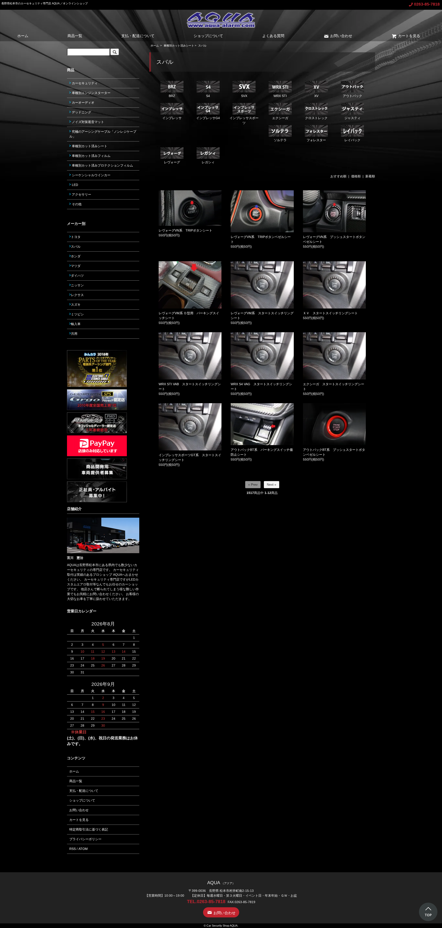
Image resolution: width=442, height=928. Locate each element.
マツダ (76, 266)
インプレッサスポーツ (244, 120)
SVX (244, 96)
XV (316, 96)
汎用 (74, 333)
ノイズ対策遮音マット (87, 122)
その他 (76, 204)
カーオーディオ (82, 102)
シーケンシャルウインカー (90, 175)
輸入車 (76, 324)
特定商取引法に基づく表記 (88, 829)
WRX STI (280, 96)
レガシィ (208, 162)
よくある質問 (273, 36)
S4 (208, 96)
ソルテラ (280, 140)
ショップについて (208, 36)
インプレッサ (172, 118)
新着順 (370, 176)
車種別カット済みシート (179, 45)
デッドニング (81, 112)
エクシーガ (280, 118)
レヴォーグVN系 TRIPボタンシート (185, 230)
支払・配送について (137, 36)
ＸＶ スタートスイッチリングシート (330, 313)
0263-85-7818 (427, 4)
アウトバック (352, 96)
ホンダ (76, 256)
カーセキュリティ (84, 83)
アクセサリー (81, 194)
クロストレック (316, 118)
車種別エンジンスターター (90, 93)
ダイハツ (77, 275)
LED (74, 185)
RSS (72, 849)
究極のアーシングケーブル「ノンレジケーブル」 (102, 134)
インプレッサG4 (208, 118)
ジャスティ (352, 118)
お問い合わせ (341, 36)
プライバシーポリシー (85, 839)
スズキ (76, 304)
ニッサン (77, 285)
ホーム (22, 36)
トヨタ (76, 237)
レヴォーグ (172, 162)
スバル (202, 45)
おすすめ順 (338, 176)
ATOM (83, 849)
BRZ (172, 96)
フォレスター (316, 140)
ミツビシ (77, 314)
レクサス (77, 295)
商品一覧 (74, 36)
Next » (271, 484)
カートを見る (409, 36)
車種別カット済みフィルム (90, 156)
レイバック (352, 140)
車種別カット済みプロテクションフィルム (102, 165)
